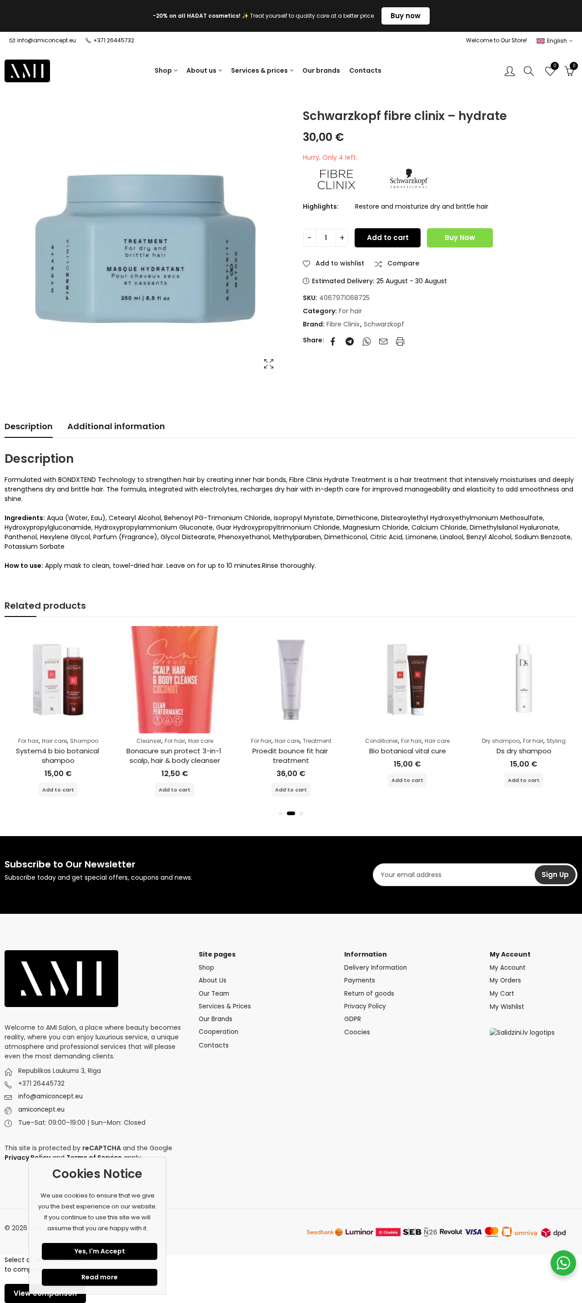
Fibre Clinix (343, 324)
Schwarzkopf (384, 324)
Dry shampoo (501, 741)
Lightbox (268, 363)
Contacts (214, 1045)
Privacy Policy (365, 1006)
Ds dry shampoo (524, 751)
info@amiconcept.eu (50, 1096)
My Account (508, 967)
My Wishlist (507, 1006)
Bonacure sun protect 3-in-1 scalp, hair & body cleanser (174, 755)
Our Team (214, 993)
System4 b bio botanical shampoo (58, 755)
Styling (556, 741)
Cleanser (148, 741)
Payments (359, 980)
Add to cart (388, 237)
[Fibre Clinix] (337, 178)
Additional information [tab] (116, 426)
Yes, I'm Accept (100, 1251)
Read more (99, 1277)
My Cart (502, 993)
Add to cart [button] (58, 789)
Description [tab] (29, 426)
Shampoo (84, 741)
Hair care (54, 741)
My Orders (505, 980)
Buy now (406, 15)
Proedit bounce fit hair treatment (291, 755)
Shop (206, 967)
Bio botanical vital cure (407, 751)
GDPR (352, 1019)
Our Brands (215, 1019)
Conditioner (381, 741)
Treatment (317, 741)
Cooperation (218, 1031)
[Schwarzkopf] (409, 178)
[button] (280, 813)
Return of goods (369, 993)
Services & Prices (225, 1006)
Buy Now (460, 237)
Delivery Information (375, 967)
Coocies (357, 1032)
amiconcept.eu (41, 1109)
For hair (350, 311)
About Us (212, 980)
